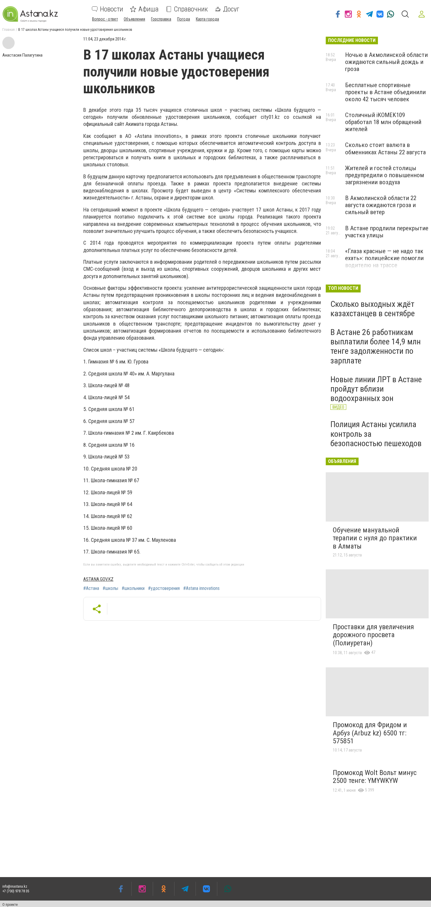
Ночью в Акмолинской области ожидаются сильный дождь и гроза (386, 61)
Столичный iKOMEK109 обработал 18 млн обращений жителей (383, 122)
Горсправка (161, 19)
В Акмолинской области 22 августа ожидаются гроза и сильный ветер (380, 205)
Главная (8, 30)
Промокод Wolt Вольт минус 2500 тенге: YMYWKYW (375, 777)
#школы (110, 588)
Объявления (134, 19)
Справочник (191, 9)
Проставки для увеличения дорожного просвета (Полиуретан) (373, 635)
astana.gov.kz (98, 579)
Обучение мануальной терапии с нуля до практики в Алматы (375, 538)
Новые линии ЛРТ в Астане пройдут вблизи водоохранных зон (376, 389)
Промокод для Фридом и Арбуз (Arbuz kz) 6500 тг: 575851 (370, 733)
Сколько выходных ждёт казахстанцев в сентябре (372, 308)
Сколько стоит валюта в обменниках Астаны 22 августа (385, 148)
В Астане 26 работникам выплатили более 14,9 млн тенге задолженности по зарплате (375, 346)
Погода (183, 19)
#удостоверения (164, 588)
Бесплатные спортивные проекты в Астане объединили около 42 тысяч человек (385, 92)
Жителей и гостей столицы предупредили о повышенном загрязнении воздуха (384, 175)
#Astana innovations (201, 588)
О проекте (10, 905)
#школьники (133, 588)
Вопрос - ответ (105, 19)
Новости (111, 9)
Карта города (207, 19)
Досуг (231, 9)
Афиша (148, 9)
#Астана (91, 588)
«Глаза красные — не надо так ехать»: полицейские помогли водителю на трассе (384, 258)
